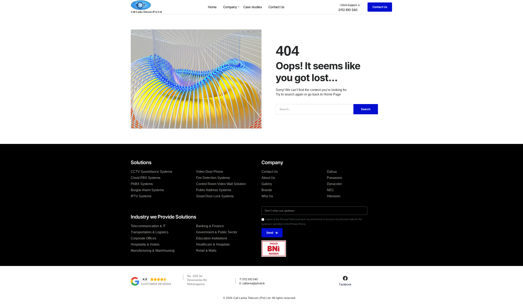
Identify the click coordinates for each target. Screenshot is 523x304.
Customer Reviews (156, 284)
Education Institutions (211, 238)
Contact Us (276, 7)
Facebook (345, 284)
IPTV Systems (141, 196)
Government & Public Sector (216, 232)
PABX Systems (142, 184)
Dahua (332, 171)
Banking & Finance (210, 226)
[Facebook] (345, 278)
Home (212, 7)
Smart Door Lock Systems (215, 196)
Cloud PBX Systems (145, 177)
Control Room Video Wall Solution (221, 184)
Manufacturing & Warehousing (152, 250)
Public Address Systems (213, 190)
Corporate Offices (143, 238)
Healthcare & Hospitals (213, 244)
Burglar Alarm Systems (147, 190)
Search (365, 109)
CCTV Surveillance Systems (151, 171)
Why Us (267, 196)
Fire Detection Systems (213, 177)
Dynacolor (334, 184)
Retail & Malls (206, 250)
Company (230, 7)
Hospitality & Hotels (145, 244)
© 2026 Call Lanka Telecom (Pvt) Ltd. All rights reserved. (259, 298)
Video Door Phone (209, 171)
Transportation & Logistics (149, 232)
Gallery (267, 184)
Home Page (332, 94)
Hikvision (333, 196)
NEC (330, 190)
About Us (268, 177)
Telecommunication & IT (148, 226)
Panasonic (334, 177)
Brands (267, 190)
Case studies (252, 7)
